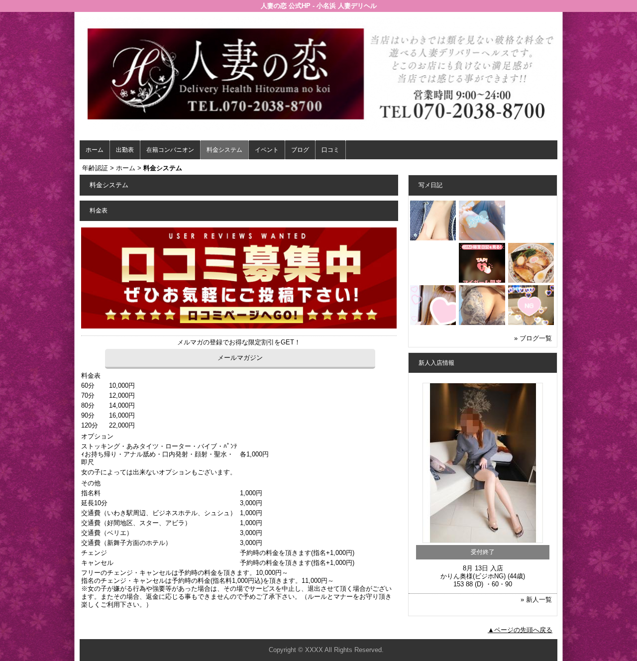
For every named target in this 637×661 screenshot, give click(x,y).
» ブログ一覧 (533, 338)
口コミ (330, 149)
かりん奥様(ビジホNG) (473, 576)
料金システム (224, 149)
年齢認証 (95, 168)
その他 (91, 483)
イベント (267, 149)
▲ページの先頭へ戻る (520, 630)
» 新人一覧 (536, 599)
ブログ (300, 149)
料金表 (91, 375)
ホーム (95, 149)
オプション (97, 436)
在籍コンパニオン (170, 149)
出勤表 (125, 149)
